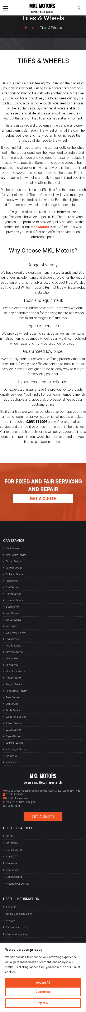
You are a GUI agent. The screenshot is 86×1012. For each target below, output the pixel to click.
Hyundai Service (14, 600)
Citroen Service (13, 561)
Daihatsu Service (14, 574)
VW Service (11, 755)
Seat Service (12, 703)
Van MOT (11, 856)
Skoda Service (13, 710)
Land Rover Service (15, 632)
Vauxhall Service (14, 742)
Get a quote (43, 498)
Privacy (10, 920)
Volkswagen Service (16, 749)
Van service (12, 870)
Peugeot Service (14, 684)
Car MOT (11, 836)
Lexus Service (13, 639)
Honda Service (13, 593)
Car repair (12, 842)
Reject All (43, 1003)
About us (11, 907)
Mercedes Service (14, 652)
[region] (43, 977)
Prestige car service (17, 883)
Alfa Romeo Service (16, 555)
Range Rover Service (16, 690)
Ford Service (12, 587)
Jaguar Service (13, 619)
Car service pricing (17, 927)
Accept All (43, 982)
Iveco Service (12, 613)
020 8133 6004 (42, 12)
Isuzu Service (12, 606)
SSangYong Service (16, 716)
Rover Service (12, 697)
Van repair (12, 863)
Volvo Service (12, 762)
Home (29, 28)
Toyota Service (13, 736)
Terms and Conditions (19, 913)
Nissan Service (13, 678)
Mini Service (12, 665)
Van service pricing (17, 934)
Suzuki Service (13, 729)
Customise (43, 991)
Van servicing (14, 876)
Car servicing (14, 849)
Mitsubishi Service (15, 671)
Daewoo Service (14, 567)
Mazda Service (13, 645)
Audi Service (12, 548)
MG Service (12, 658)
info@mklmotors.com (18, 798)
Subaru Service (13, 723)
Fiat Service (12, 580)
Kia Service (11, 626)
